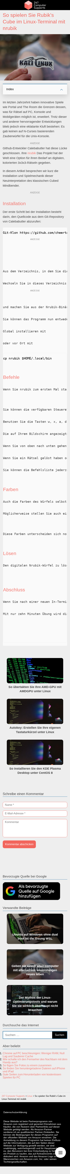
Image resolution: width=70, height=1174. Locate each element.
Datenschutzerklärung (15, 1112)
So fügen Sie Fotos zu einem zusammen (27, 1065)
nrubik (32, 153)
